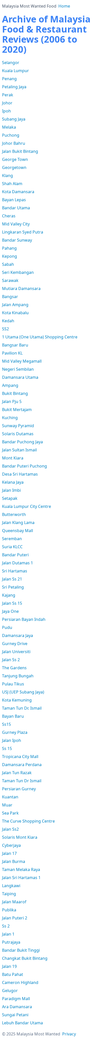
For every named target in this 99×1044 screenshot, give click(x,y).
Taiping (9, 893)
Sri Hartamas (14, 571)
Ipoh (6, 111)
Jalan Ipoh (11, 740)
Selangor (10, 62)
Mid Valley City (16, 224)
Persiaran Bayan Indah (23, 619)
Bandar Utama (16, 208)
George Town (15, 159)
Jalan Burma (13, 861)
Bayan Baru (13, 716)
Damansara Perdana (22, 764)
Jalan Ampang (15, 304)
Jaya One (10, 611)
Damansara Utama (20, 377)
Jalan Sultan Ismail (19, 450)
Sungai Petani (15, 1015)
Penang (9, 78)
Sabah (8, 264)
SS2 (5, 329)
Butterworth (14, 514)
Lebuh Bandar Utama (22, 1023)
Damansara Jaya (17, 635)
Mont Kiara (12, 458)
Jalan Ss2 (10, 829)
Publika (9, 910)
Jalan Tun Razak (17, 772)
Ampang (10, 385)
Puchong (10, 135)
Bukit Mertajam (17, 409)
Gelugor (10, 990)
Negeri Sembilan (18, 369)
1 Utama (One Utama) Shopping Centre (39, 337)
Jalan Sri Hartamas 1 (21, 877)
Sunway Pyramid (18, 425)
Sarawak (10, 280)
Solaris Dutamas (18, 434)
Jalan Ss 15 (12, 603)
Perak (7, 95)
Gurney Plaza (14, 732)
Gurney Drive (14, 643)
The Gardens (14, 668)
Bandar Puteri (15, 555)
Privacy (69, 1034)
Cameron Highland (20, 982)
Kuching (10, 417)
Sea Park (10, 813)
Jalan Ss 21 (12, 579)
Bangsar (10, 296)
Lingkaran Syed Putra (22, 232)
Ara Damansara (17, 1006)
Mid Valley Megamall (22, 361)
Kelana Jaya (13, 482)
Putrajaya (11, 942)
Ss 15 (7, 748)
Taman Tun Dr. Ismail (22, 708)
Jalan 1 (8, 934)
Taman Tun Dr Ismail (21, 781)
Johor (7, 103)
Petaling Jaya (14, 87)
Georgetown (14, 167)
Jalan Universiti (16, 651)
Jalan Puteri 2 (14, 918)
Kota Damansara (18, 191)
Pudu (7, 627)
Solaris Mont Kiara (19, 837)
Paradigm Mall (16, 998)
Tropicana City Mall (20, 756)
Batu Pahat (12, 974)
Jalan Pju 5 (12, 401)
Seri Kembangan (18, 272)
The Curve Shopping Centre (28, 821)
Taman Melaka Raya (21, 869)
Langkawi (11, 885)
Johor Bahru (13, 143)
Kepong (9, 256)
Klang (7, 175)
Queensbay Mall (17, 530)
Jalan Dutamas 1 (17, 563)
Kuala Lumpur (15, 70)
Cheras (8, 216)
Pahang (9, 248)
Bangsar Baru (15, 345)
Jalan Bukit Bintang (20, 151)
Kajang (8, 595)
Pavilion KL (12, 353)
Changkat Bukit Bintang (24, 958)
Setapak (10, 498)
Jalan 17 (9, 853)
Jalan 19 (9, 966)
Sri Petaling (13, 587)
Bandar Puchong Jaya (22, 442)
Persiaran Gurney (19, 789)
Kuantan (10, 797)
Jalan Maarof (14, 902)
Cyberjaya (11, 845)
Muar (7, 805)
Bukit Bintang (15, 393)
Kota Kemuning (17, 700)
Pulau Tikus (13, 684)
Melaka (9, 127)
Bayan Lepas (14, 199)
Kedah (8, 321)
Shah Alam (12, 183)
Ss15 (6, 724)
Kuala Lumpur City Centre (26, 506)
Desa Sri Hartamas (20, 474)
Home (64, 6)
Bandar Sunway (17, 240)
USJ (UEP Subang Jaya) (23, 692)
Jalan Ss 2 (11, 659)
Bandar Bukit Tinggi (21, 950)
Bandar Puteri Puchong (24, 466)
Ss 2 (6, 926)
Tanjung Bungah (18, 676)
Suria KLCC (12, 546)
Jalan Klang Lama (18, 522)
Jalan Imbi (11, 490)
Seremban (12, 538)
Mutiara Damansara (21, 288)
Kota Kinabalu (15, 312)
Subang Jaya (13, 119)
